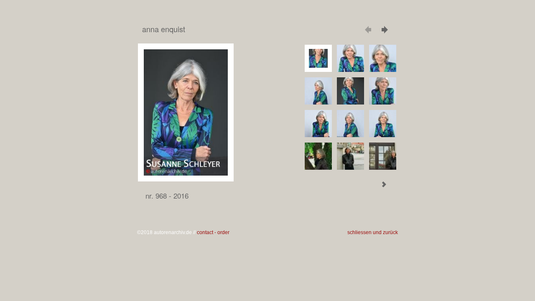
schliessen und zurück (372, 232)
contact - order (213, 232)
